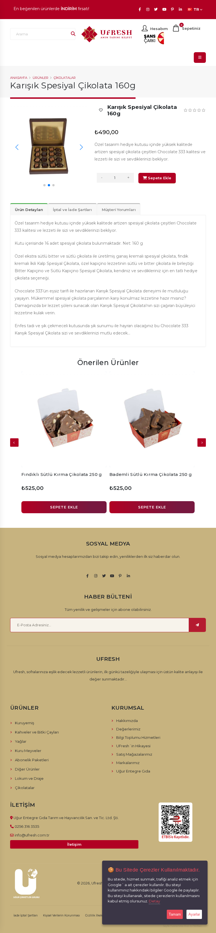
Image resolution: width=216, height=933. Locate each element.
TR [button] (196, 9)
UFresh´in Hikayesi (133, 746)
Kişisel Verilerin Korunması (61, 915)
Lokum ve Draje (29, 778)
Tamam (175, 914)
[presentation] (14, 442)
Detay (154, 901)
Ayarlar (194, 914)
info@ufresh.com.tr (32, 835)
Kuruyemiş (24, 723)
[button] (44, 185)
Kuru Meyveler (28, 750)
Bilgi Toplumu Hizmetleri (138, 737)
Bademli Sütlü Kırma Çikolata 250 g (150, 474)
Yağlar (20, 741)
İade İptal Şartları (26, 915)
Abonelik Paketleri (32, 760)
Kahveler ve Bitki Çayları (37, 732)
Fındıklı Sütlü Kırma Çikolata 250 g (61, 474)
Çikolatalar (65, 78)
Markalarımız (128, 762)
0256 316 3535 (27, 826)
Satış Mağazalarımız (134, 754)
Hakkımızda (127, 720)
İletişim (74, 844)
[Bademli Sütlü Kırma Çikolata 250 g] (152, 419)
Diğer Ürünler (27, 769)
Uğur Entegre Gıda (133, 771)
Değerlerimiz (128, 729)
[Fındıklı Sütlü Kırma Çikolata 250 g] (64, 419)
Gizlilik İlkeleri (95, 915)
